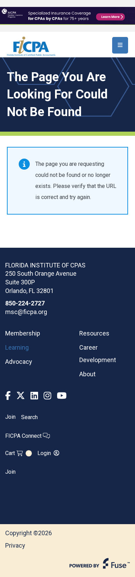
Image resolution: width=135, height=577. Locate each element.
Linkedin (34, 395)
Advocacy (18, 361)
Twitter (20, 395)
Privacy (15, 545)
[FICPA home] (31, 45)
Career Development (97, 353)
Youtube (61, 395)
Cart (17, 453)
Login (44, 453)
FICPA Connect (24, 436)
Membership (22, 333)
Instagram (47, 395)
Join (10, 417)
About (87, 374)
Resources (94, 333)
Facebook (8, 395)
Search (29, 417)
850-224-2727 (25, 303)
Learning (17, 347)
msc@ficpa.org (26, 311)
